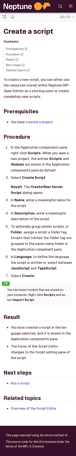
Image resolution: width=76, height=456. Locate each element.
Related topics (16, 70)
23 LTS (65, 17)
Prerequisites (15, 49)
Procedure (13, 54)
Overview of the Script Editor (34, 408)
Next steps (13, 65)
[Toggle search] (60, 6)
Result (10, 59)
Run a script (20, 383)
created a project (39, 122)
